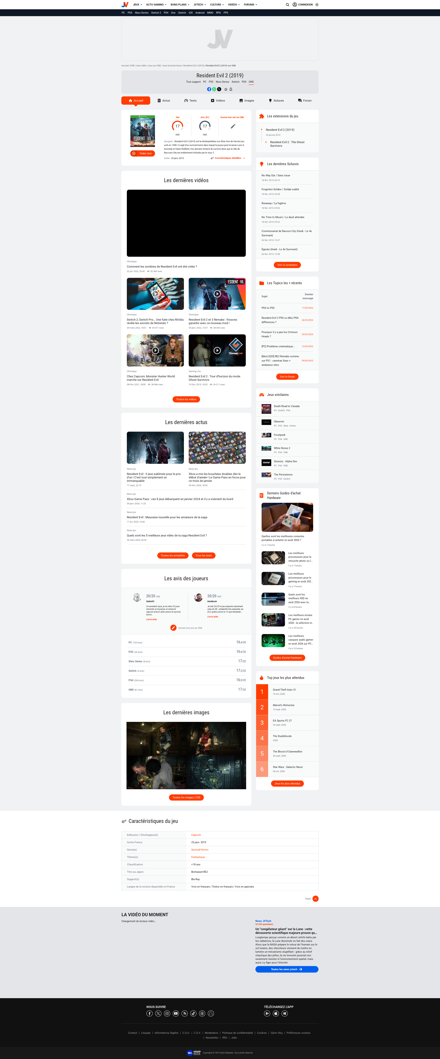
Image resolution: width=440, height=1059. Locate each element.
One (173, 12)
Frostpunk (279, 434)
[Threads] (202, 1013)
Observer (279, 421)
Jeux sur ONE (154, 65)
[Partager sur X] (219, 89)
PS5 (130, 12)
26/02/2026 (307, 320)
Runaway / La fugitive (274, 203)
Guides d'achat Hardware (287, 657)
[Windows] (285, 1013)
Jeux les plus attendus (287, 783)
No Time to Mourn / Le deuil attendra (283, 217)
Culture (215, 4)
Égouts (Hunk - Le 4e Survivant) (280, 249)
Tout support (193, 81)
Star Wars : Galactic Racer (288, 767)
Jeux (136, 4)
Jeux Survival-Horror (172, 65)
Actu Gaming (155, 4)
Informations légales (166, 1032)
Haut (308, 898)
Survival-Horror (199, 849)
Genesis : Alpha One (285, 461)
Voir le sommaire (287, 265)
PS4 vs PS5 (268, 307)
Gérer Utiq (277, 1032)
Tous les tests (204, 555)
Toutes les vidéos (186, 399)
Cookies (262, 1032)
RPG (218, 12)
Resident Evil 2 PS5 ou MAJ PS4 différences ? (280, 320)
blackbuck (212, 601)
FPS (226, 12)
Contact (132, 1032)
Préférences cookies (298, 1032)
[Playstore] (267, 1013)
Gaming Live (214, 375)
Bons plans (178, 4)
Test (177, 117)
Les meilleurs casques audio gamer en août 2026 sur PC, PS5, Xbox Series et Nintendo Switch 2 (300, 640)
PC (123, 12)
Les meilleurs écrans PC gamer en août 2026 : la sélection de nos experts (300, 619)
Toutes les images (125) (186, 797)
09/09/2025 (307, 360)
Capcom (196, 834)
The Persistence (283, 474)
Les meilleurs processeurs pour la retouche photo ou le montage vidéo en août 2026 (300, 557)
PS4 (166, 12)
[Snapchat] (211, 1013)
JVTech (198, 4)
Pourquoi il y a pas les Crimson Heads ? (280, 334)
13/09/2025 (307, 346)
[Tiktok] (193, 1013)
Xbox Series (141, 12)
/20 (244, 642)
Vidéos (232, 4)
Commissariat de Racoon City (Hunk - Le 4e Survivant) (287, 233)
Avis (203, 117)
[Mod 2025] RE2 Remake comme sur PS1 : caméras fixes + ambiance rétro (280, 361)
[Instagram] (167, 1013)
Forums (249, 4)
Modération (211, 1032)
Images (249, 100)
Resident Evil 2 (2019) (193, 65)
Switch (182, 12)
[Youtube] (176, 1013)
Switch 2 (156, 12)
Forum (307, 100)
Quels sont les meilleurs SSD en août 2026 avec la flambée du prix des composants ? (299, 598)
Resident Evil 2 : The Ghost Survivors (287, 143)
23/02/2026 (307, 334)
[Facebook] (149, 1013)
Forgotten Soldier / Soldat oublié (280, 189)
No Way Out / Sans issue (276, 175)
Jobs (234, 1037)
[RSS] (185, 1013)
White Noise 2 (282, 448)
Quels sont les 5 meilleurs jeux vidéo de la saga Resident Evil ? (167, 535)
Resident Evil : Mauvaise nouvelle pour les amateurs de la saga (167, 517)
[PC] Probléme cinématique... (278, 346)
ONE (132, 65)
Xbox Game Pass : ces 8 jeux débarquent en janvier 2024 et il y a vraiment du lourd (180, 499)
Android (199, 12)
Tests (193, 100)
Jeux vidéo (141, 65)
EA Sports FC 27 (282, 720)
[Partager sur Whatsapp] (214, 89)
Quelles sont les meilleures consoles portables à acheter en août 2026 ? (283, 538)
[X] (158, 1013)
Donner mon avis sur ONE (232, 117)
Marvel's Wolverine (283, 705)
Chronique (162, 264)
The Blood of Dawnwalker (287, 751)
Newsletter (212, 1037)
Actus (166, 100)
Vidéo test (146, 153)
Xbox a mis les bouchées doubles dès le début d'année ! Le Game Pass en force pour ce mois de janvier (217, 477)
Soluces (279, 100)
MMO (210, 12)
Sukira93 (150, 601)
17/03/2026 (307, 308)
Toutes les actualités (173, 555)
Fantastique (198, 857)
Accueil (125, 65)
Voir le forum (287, 376)
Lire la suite (151, 619)
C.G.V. (197, 1032)
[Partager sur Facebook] (209, 89)
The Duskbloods (282, 736)
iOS (191, 12)
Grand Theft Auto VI (284, 689)
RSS (224, 1037)
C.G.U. (186, 1032)
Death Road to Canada (287, 406)
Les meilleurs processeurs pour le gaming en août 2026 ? (300, 578)
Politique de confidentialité (237, 1032)
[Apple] (276, 1013)
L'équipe (146, 1032)
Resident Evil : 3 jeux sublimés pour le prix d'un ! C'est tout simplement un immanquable (154, 477)
